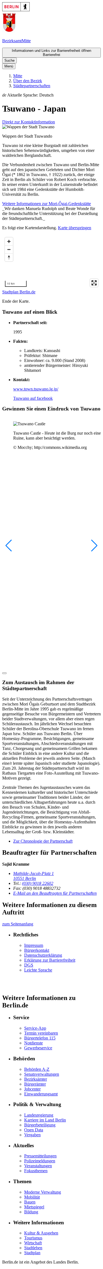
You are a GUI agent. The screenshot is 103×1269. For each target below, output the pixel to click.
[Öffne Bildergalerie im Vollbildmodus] (4, 673)
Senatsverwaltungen (41, 1074)
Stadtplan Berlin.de (18, 292)
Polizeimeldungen (39, 1160)
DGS (28, 965)
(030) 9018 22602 (37, 883)
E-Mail (55, 893)
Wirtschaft (33, 1242)
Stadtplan (32, 1252)
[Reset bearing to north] (9, 257)
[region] (51, 262)
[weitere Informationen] (9, 31)
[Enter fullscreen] (94, 283)
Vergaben (32, 1134)
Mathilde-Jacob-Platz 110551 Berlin (33, 876)
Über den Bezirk (27, 80)
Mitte (17, 75)
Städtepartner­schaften (31, 85)
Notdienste (33, 1043)
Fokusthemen (36, 1170)
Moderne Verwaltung (42, 1192)
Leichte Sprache (38, 970)
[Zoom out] (9, 249)
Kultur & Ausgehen (41, 1233)
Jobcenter (32, 1089)
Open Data (33, 1130)
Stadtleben (33, 1247)
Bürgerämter (35, 1084)
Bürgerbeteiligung (39, 1125)
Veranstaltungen (38, 1165)
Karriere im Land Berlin (45, 1120)
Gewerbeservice (38, 1048)
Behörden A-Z (36, 1069)
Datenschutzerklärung (43, 955)
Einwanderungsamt (41, 1094)
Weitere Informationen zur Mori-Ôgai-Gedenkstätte (46, 203)
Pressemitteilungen (40, 1156)
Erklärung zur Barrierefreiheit (49, 960)
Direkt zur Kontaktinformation (28, 122)
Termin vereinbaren (41, 1033)
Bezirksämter (35, 1079)
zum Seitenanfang (17, 924)
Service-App (35, 1028)
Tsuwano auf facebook (33, 398)
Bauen (29, 1202)
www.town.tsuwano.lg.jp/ (35, 389)
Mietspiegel (34, 1207)
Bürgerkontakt (36, 950)
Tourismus (33, 1238)
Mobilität (32, 1197)
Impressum (33, 945)
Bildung (31, 1211)
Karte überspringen (74, 227)
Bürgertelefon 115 (39, 1038)
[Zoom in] (9, 241)
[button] (51, 95)
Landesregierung (38, 1115)
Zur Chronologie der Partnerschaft (43, 841)
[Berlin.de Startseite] (16, 9)
